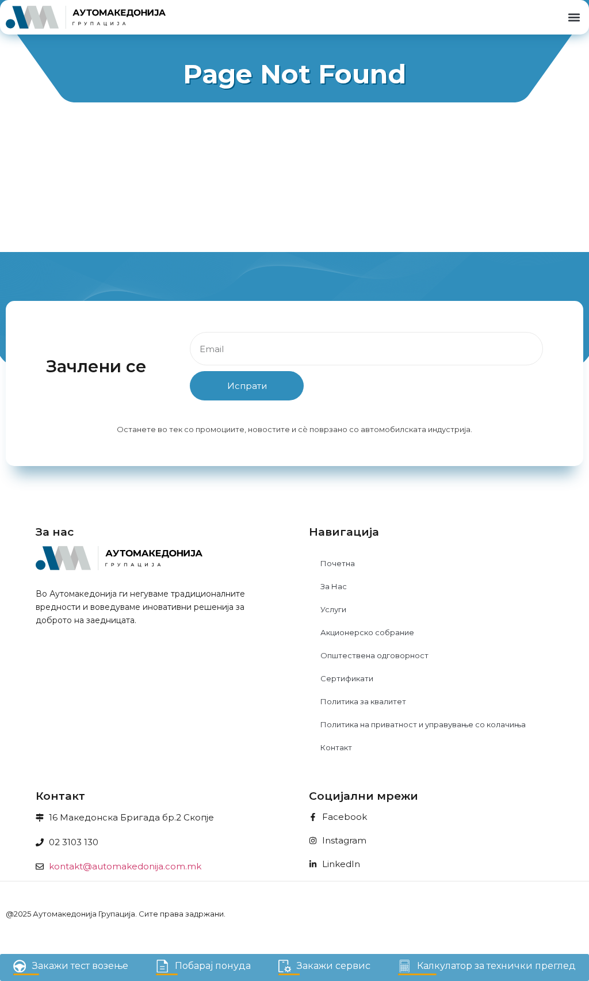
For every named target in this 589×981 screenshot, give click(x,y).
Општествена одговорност (374, 655)
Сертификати (346, 678)
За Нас (333, 586)
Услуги (333, 609)
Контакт (336, 747)
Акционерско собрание (367, 632)
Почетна (337, 563)
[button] (573, 17)
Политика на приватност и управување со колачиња (423, 724)
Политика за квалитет (363, 701)
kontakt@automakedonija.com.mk (125, 866)
